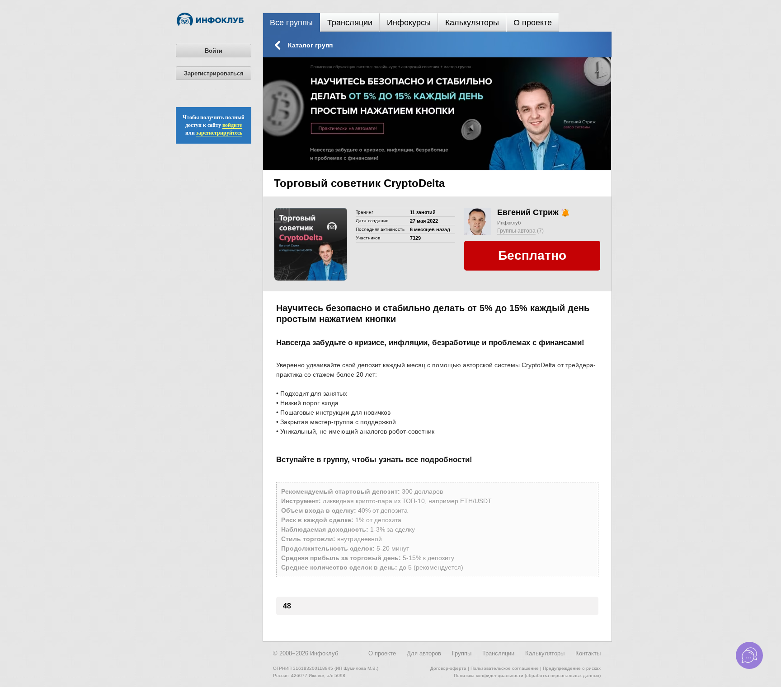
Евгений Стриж (528, 212)
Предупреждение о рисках (572, 668)
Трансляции (349, 22)
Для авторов (424, 653)
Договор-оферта (448, 668)
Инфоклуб (509, 222)
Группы (461, 653)
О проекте (532, 22)
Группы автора (516, 231)
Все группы (291, 22)
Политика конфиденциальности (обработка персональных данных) (527, 675)
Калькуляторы (472, 22)
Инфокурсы (409, 22)
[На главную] (210, 24)
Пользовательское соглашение (504, 668)
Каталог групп (310, 45)
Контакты (588, 653)
